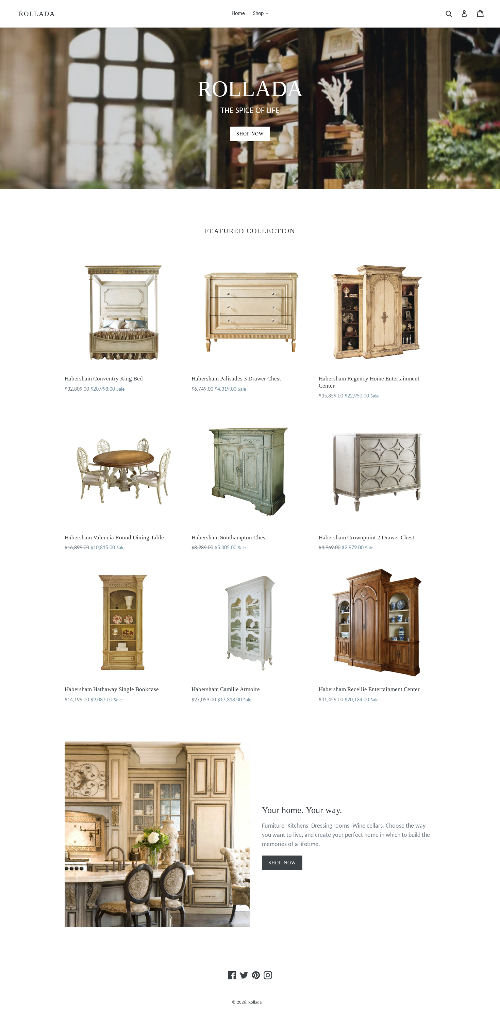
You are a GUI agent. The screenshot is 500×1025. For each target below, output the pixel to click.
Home (238, 13)
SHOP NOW (250, 133)
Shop (262, 13)
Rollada (37, 13)
